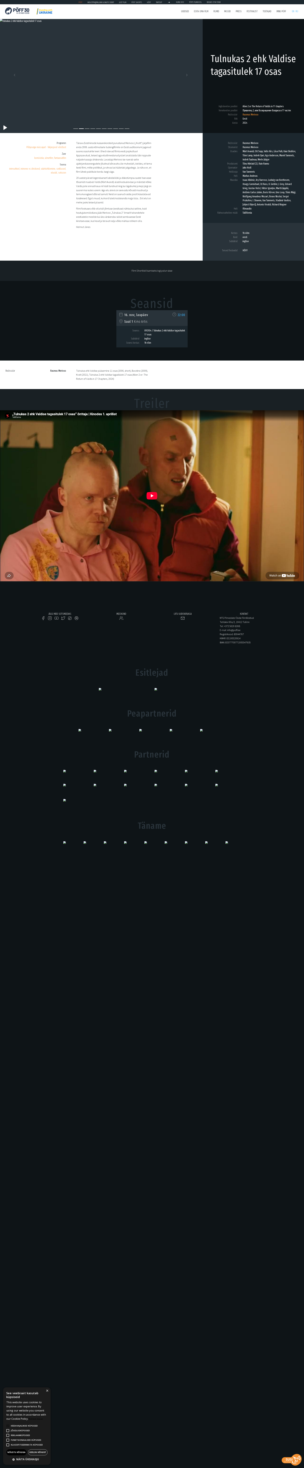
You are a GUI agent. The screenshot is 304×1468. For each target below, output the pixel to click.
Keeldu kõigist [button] (37, 1452)
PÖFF (80, 2)
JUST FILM (122, 2)
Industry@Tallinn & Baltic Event (100, 2)
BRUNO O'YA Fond (214, 2)
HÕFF (149, 2)
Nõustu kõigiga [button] (16, 1452)
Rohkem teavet (36, 1419)
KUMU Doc (180, 2)
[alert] (27, 1426)
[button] (15, 76)
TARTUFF (159, 2)
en (293, 11)
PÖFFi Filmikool (195, 2)
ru (297, 11)
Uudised (185, 11)
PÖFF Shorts (136, 2)
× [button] (47, 1391)
